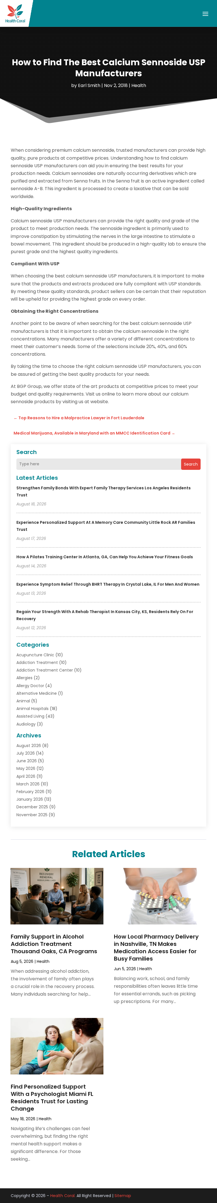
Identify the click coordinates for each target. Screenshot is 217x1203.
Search (191, 464)
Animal (23, 701)
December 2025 (32, 807)
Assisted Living (30, 716)
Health (138, 85)
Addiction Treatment (37, 662)
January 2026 (29, 799)
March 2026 (28, 784)
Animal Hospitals (32, 708)
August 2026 (28, 745)
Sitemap (122, 1195)
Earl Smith (89, 85)
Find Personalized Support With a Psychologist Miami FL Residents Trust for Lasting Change (52, 1098)
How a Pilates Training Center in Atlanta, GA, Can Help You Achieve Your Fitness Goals (104, 557)
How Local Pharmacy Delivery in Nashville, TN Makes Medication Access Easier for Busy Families (156, 948)
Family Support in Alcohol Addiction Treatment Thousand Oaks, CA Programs (54, 944)
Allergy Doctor (30, 686)
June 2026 (26, 761)
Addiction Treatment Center (44, 670)
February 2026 (30, 791)
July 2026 (25, 753)
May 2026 (25, 768)
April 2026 (25, 776)
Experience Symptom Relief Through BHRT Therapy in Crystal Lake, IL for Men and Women (107, 584)
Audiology (26, 724)
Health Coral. (62, 1195)
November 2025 (31, 815)
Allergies (24, 678)
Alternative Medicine (36, 693)
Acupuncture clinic (35, 655)
